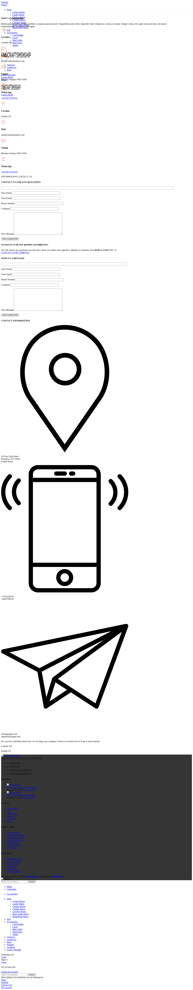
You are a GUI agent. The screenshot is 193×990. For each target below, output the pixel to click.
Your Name (6, 193)
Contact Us (12, 866)
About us (11, 816)
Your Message (7, 234)
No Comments (28, 790)
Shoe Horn (17, 43)
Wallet (15, 45)
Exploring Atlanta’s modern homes (22, 787)
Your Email (6, 198)
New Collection (14, 861)
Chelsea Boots (18, 906)
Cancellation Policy (15, 837)
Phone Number (8, 203)
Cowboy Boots (19, 22)
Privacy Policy (13, 832)
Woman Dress (13, 864)
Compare (11, 947)
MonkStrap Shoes (20, 916)
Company (5, 208)
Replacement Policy (16, 840)
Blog (9, 821)
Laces (15, 38)
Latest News (12, 869)
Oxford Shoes (18, 12)
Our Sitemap (12, 848)
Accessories (12, 814)
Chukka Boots (18, 20)
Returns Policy (13, 842)
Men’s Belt (17, 40)
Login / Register (14, 950)
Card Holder (18, 35)
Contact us (11, 819)
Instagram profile (14, 859)
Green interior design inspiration (21, 795)
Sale (9, 811)
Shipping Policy (14, 845)
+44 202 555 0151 (9, 98)
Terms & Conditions (16, 835)
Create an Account (9, 972)
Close (3, 957)
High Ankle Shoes (20, 914)
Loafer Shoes (18, 15)
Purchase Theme (14, 871)
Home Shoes (12, 808)
